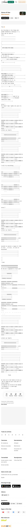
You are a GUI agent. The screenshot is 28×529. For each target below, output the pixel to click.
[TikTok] (19, 518)
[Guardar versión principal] (8, 18)
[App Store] (16, 492)
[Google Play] (6, 492)
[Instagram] (8, 518)
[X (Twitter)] (24, 518)
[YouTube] (3, 518)
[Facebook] (13, 518)
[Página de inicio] (4, 2)
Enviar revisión (4, 410)
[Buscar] (16, 2)
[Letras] (4, 526)
